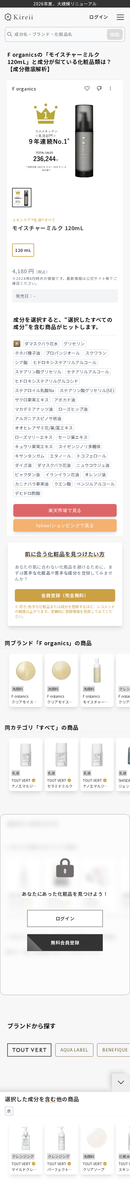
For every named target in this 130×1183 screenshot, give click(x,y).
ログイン (98, 17)
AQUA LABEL (74, 1050)
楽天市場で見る (65, 510)
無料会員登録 (65, 942)
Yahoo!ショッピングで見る (65, 525)
